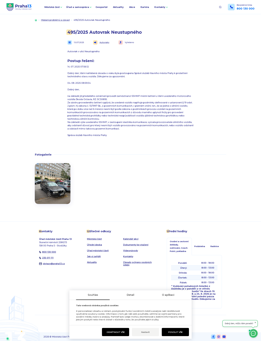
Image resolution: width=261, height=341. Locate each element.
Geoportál (102, 7)
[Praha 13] (19, 7)
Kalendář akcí (130, 239)
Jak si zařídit (94, 256)
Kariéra (145, 7)
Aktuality (118, 7)
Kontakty (159, 7)
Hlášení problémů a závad (55, 20)
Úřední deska (94, 245)
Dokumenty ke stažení (135, 245)
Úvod (36, 20)
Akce (132, 7)
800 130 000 (245, 8)
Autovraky (104, 42)
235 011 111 (48, 258)
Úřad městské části (98, 250)
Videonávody (130, 250)
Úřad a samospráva (77, 7)
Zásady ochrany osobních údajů (137, 263)
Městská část (52, 7)
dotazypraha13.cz (54, 263)
